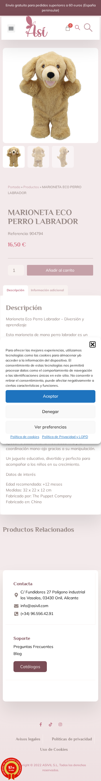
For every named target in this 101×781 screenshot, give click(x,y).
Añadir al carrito (60, 270)
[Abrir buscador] (88, 27)
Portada (14, 187)
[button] (92, 344)
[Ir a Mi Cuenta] (78, 28)
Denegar (50, 411)
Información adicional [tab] (47, 290)
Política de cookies (24, 437)
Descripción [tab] (15, 290)
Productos (31, 187)
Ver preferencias (50, 427)
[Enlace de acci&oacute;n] (41, 724)
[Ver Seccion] (36, 26)
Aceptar (50, 396)
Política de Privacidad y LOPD (65, 437)
